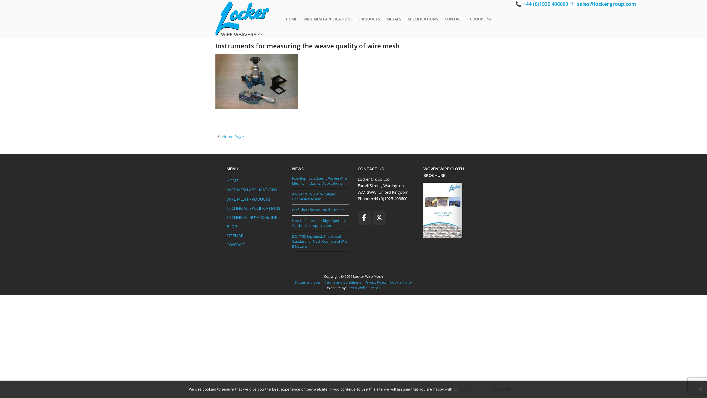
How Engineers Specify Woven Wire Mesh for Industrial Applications (319, 181)
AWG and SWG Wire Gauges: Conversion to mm (314, 196)
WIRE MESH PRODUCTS (248, 199)
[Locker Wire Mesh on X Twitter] (379, 218)
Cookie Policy (401, 282)
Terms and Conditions (343, 282)
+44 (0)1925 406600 (545, 4)
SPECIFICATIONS (423, 19)
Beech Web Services (363, 287)
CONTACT (454, 19)
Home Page (233, 136)
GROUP (476, 19)
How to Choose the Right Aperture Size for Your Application (319, 223)
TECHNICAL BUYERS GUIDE (251, 217)
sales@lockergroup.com (606, 4)
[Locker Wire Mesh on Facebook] (364, 218)
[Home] (242, 18)
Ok (470, 389)
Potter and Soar (308, 282)
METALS (394, 19)
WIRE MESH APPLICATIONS (328, 19)
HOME (291, 19)
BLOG (231, 226)
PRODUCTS (369, 19)
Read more (501, 389)
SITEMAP (234, 235)
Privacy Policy (375, 282)
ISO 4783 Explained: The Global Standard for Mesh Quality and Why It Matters (319, 241)
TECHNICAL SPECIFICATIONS (253, 208)
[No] (700, 389)
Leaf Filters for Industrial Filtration (318, 210)
